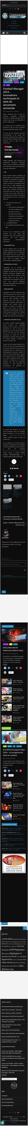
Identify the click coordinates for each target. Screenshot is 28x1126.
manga (12, 946)
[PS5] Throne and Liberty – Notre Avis (18, 681)
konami (6, 946)
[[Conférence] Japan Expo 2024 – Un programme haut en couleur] (14, 737)
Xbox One (9, 969)
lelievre (3, 844)
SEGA (21, 956)
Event (5, 746)
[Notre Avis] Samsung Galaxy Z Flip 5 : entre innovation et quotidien (18, 708)
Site (14, 746)
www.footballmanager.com (10, 367)
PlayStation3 (6, 953)
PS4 (15, 956)
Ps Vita (18, 956)
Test (11, 644)
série (21, 959)
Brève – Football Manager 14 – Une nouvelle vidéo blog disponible (7, 493)
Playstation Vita (6, 956)
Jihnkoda (16, 111)
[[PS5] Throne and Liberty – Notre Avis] (7, 682)
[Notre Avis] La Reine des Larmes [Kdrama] (13, 1033)
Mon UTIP (14, 28)
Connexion (4, 1095)
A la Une (7, 938)
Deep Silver (19, 941)
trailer (4, 962)
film (7, 944)
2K (2, 939)
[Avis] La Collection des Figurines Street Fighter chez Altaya (13, 834)
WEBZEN (11, 966)
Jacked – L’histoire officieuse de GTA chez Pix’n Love (13, 524)
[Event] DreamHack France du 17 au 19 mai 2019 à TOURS (18, 806)
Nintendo (20, 946)
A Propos (14, 23)
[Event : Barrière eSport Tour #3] (7, 817)
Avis (13, 939)
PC (4, 85)
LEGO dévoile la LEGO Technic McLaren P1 (18, 697)
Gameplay (16, 944)
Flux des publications (7, 1099)
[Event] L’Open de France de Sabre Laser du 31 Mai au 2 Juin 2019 (19, 796)
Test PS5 (15, 644)
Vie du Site (19, 746)
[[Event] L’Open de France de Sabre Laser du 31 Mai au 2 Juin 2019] (7, 797)
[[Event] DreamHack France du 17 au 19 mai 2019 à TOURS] (7, 807)
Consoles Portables (8, 82)
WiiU (18, 966)
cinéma (11, 941)
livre (10, 946)
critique (14, 941)
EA (2, 944)
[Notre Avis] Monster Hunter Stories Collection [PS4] (18, 718)
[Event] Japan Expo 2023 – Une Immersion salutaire (19, 785)
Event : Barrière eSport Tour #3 (19, 815)
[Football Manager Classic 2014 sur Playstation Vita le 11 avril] (17, 486)
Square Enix (7, 959)
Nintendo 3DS (6, 950)
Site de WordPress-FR (7, 1105)
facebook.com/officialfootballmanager (13, 451)
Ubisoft (9, 962)
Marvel (15, 946)
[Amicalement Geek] (3, 33)
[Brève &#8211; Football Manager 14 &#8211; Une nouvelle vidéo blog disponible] (7, 486)
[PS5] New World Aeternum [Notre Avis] (13, 649)
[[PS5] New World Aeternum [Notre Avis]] (14, 635)
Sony (24, 956)
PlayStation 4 (15, 953)
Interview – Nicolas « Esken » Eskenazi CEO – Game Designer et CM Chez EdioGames (13, 840)
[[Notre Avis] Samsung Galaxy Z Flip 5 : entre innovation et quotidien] (7, 709)
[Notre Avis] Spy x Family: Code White (18, 689)
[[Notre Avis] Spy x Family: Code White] (7, 691)
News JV (22, 82)
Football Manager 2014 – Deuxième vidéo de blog (7, 506)
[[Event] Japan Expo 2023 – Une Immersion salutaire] (7, 786)
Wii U (15, 966)
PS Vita (8, 85)
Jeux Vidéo (16, 82)
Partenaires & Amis (14, 25)
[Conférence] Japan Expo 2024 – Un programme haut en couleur (14, 752)
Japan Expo (21, 943)
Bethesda (7, 941)
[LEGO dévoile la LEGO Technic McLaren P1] (7, 699)
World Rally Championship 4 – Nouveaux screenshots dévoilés (13, 518)
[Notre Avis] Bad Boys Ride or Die (10, 1036)
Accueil (14, 21)
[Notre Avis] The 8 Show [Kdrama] (11, 1030)
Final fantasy (11, 943)
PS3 (12, 956)
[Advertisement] (14, 50)
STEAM (18, 959)
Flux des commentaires (8, 1102)
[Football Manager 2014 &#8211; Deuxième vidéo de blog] (7, 500)
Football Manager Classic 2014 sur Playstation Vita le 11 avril (17, 493)
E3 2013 (23, 941)
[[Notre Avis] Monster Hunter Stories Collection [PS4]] (7, 719)
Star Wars (14, 959)
